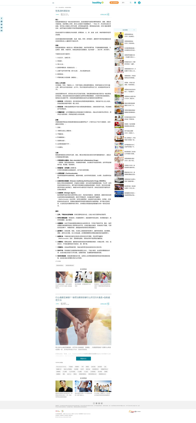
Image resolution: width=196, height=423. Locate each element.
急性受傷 (93, 366)
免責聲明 (66, 415)
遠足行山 (69, 374)
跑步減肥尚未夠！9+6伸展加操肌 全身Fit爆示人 (83, 394)
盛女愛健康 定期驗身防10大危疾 (83, 285)
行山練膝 (80, 371)
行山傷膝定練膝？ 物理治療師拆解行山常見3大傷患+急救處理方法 (64, 286)
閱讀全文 (83, 359)
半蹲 (82, 366)
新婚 (64, 413)
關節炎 (75, 374)
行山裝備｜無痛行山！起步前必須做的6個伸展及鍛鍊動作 (102, 394)
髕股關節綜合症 (102, 374)
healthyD (76, 413)
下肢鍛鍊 (71, 366)
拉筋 (105, 366)
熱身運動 (76, 369)
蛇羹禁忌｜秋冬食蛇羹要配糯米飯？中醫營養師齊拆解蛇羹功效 (102, 286)
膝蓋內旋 (88, 369)
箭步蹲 (82, 369)
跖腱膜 (105, 371)
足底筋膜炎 (92, 371)
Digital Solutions (87, 413)
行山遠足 (86, 371)
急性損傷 (100, 366)
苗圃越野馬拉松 (104, 369)
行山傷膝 (65, 371)
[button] (105, 14)
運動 (64, 374)
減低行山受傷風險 (68, 369)
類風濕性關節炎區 (70, 265)
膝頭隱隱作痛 (95, 369)
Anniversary (68, 413)
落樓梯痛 (58, 371)
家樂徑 (87, 366)
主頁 (56, 7)
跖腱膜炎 (58, 374)
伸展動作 (77, 366)
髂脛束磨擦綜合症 (92, 374)
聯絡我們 (71, 415)
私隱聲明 (62, 415)
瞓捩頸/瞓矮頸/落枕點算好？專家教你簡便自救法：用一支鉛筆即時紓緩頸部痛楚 (64, 395)
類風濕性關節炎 (59, 265)
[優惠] (135, 3)
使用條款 (57, 415)
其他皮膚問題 (61, 7)
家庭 (73, 413)
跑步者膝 (100, 371)
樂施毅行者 (58, 369)
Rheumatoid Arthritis (61, 366)
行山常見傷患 (72, 371)
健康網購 (115, 2)
